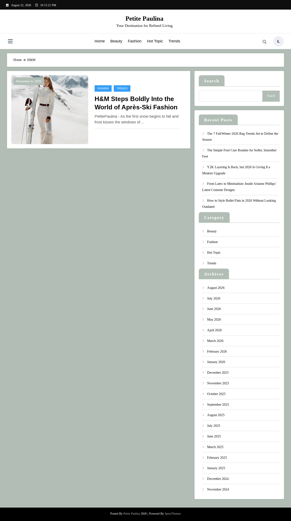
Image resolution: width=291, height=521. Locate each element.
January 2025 (216, 468)
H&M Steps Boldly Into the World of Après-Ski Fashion (136, 103)
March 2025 (215, 447)
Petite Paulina (144, 18)
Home (100, 41)
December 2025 (218, 372)
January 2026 (216, 362)
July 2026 (213, 298)
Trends (174, 41)
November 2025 (218, 383)
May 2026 (214, 319)
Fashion (134, 41)
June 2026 (214, 309)
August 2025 (216, 415)
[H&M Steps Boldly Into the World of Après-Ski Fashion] (49, 109)
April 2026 (214, 330)
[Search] (264, 42)
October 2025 (216, 394)
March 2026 (215, 341)
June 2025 (214, 436)
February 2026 (217, 351)
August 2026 (216, 287)
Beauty (116, 41)
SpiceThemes (173, 513)
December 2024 (218, 478)
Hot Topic (155, 41)
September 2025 (218, 404)
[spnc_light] (278, 41)
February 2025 (217, 457)
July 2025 (213, 425)
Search (211, 80)
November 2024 (218, 489)
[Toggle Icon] (10, 42)
